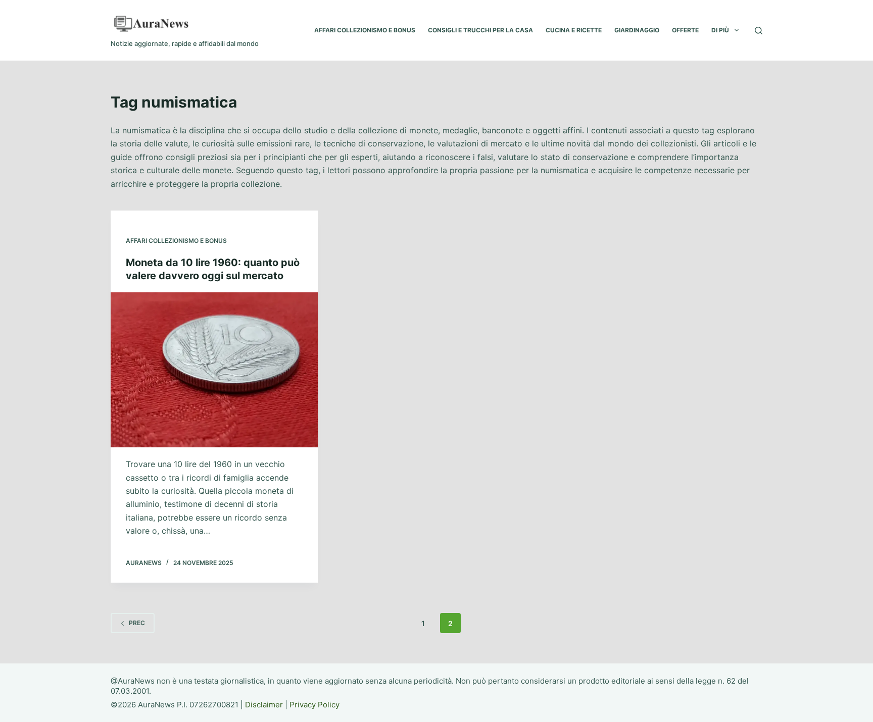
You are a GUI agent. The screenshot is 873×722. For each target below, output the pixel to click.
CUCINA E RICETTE (574, 30)
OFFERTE (685, 30)
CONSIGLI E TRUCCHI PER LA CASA (480, 30)
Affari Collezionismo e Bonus (176, 240)
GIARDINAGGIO (636, 30)
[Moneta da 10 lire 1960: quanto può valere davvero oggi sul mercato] (214, 370)
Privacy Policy (314, 704)
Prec (137, 623)
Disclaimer (264, 704)
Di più (720, 30)
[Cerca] (758, 30)
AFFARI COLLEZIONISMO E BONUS (364, 30)
